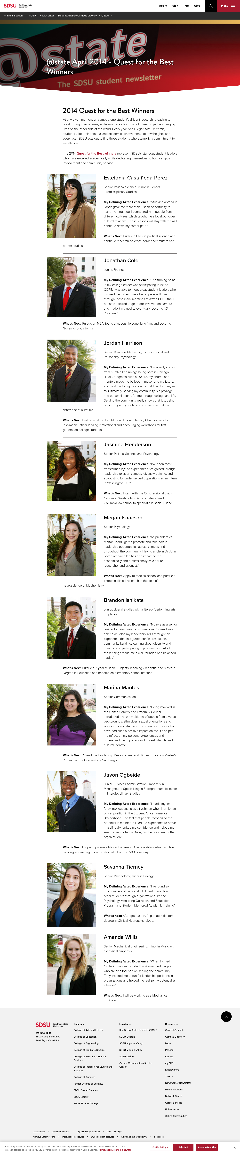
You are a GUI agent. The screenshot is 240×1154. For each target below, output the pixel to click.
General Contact (174, 1030)
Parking (169, 1050)
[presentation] (78, 1024)
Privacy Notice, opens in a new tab (115, 1149)
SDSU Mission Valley (130, 1050)
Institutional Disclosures (73, 1136)
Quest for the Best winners (96, 153)
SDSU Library (81, 1097)
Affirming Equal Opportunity (134, 1136)
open (211, 6)
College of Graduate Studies (89, 1050)
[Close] (234, 1147)
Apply (163, 6)
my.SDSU (170, 1063)
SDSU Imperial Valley (131, 1043)
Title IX (169, 1076)
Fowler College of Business (88, 1083)
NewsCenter (47, 15)
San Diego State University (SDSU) (138, 1030)
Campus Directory (175, 1036)
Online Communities (176, 1116)
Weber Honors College (86, 1103)
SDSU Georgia (127, 1036)
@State (105, 15)
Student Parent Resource (102, 1136)
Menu (225, 6)
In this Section (15, 15)
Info (186, 6)
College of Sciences (84, 1077)
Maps (168, 1043)
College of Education (85, 1036)
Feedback (159, 1136)
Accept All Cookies (207, 1147)
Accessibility (39, 1131)
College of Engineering (86, 1043)
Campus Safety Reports (44, 1136)
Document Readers (61, 1131)
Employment (172, 1069)
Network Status (173, 1096)
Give (197, 6)
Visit (175, 6)
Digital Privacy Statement (88, 1131)
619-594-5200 (43, 1033)
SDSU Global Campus (86, 1090)
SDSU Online (126, 1056)
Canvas (169, 1056)
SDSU (32, 15)
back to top (226, 1016)
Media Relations (174, 1089)
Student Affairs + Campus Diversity (77, 15)
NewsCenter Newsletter (178, 1083)
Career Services (173, 1102)
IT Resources (172, 1109)
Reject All (183, 1147)
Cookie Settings (114, 1131)
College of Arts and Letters (88, 1030)
